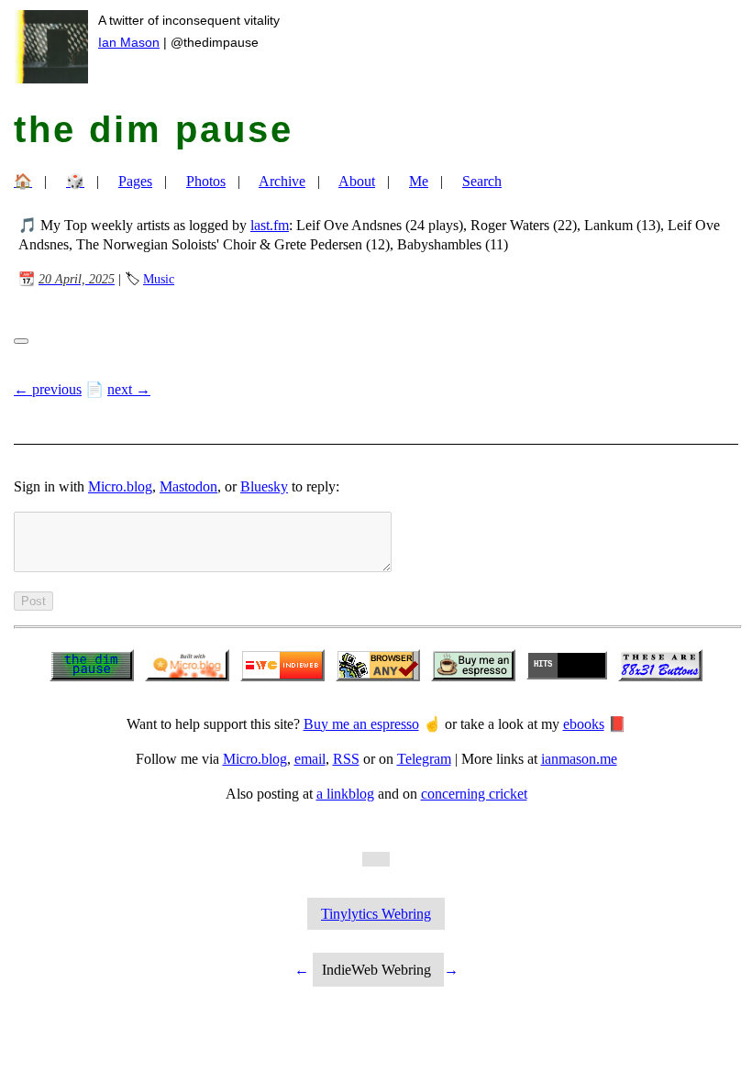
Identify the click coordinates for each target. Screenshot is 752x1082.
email (310, 759)
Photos (206, 181)
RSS (346, 759)
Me (418, 181)
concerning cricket (474, 793)
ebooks (583, 724)
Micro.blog (120, 486)
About (356, 181)
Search (482, 181)
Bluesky (264, 486)
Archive (282, 181)
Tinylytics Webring (376, 914)
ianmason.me (579, 759)
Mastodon (188, 486)
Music (158, 278)
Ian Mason (129, 42)
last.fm (269, 225)
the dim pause (153, 129)
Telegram (424, 759)
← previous (48, 389)
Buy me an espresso (361, 724)
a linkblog (345, 793)
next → (128, 389)
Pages (135, 181)
